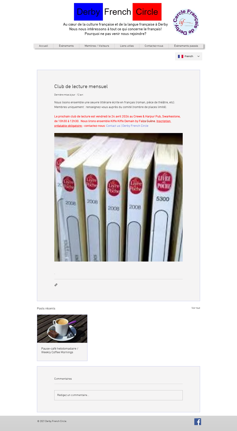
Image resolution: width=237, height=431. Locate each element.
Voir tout (196, 308)
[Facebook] (197, 421)
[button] (97, 46)
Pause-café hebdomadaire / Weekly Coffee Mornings (59, 350)
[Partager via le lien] (56, 285)
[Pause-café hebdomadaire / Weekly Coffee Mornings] (62, 329)
